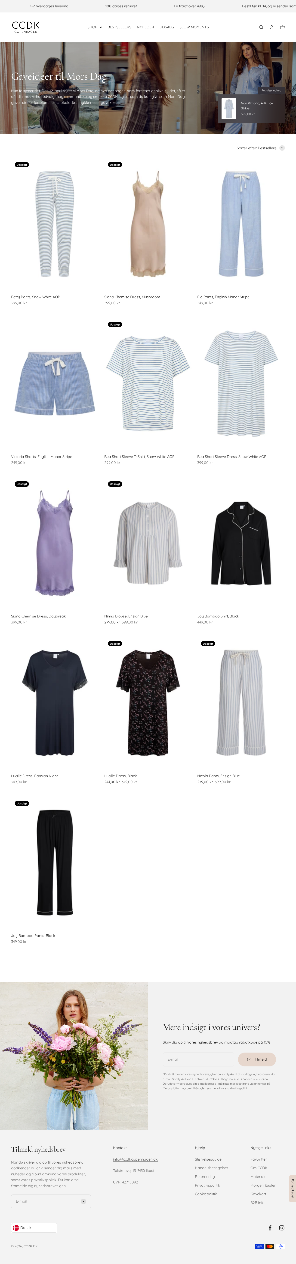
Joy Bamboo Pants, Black (33, 935)
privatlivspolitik (43, 1179)
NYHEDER (145, 26)
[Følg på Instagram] (282, 1228)
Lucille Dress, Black (120, 775)
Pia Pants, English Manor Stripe (223, 297)
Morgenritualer (263, 1185)
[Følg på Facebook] (270, 1228)
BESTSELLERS (119, 26)
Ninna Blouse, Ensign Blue (126, 616)
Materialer (259, 1176)
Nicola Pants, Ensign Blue (218, 775)
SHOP (92, 26)
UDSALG (167, 26)
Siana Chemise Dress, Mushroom (132, 297)
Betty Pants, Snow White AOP (35, 297)
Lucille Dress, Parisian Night (34, 775)
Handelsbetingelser (211, 1167)
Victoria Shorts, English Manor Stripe (41, 456)
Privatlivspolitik (207, 1185)
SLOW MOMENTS (194, 26)
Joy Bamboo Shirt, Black (218, 616)
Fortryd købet (293, 1188)
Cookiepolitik (206, 1194)
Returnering (205, 1176)
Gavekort (258, 1194)
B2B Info (257, 1202)
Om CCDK (259, 1167)
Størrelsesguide (208, 1159)
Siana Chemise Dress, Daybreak (38, 616)
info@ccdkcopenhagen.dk (135, 1159)
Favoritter (258, 1159)
